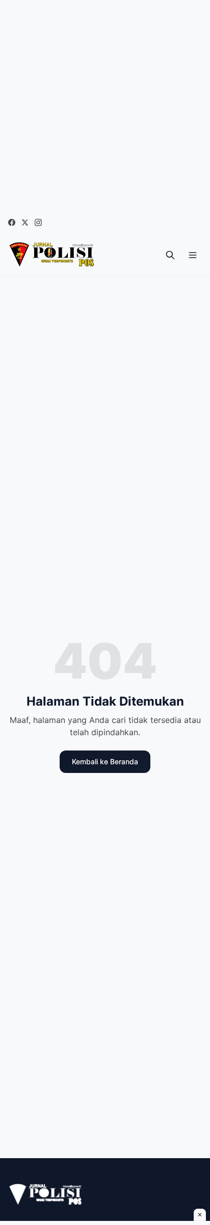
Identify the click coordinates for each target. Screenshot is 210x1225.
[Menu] (192, 255)
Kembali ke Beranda (105, 761)
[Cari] (170, 255)
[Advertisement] (105, 105)
